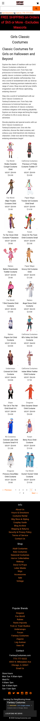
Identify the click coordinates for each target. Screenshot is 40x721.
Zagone (20, 639)
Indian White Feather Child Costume (30, 372)
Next (34, 493)
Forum (20, 632)
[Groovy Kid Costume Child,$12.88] (29, 255)
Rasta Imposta (20, 622)
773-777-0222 (20, 658)
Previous (8, 490)
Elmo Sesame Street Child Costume (30, 407)
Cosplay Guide (20, 522)
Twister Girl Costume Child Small (29, 202)
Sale (20, 577)
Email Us (20, 668)
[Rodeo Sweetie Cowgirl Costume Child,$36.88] (10, 150)
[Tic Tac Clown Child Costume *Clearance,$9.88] (10, 221)
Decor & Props (20, 564)
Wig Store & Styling (20, 519)
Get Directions (7, 13)
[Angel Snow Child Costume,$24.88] (29, 289)
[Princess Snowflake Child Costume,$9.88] (10, 460)
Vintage (20, 581)
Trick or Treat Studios (20, 626)
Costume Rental (20, 516)
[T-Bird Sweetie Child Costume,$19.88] (10, 289)
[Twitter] (14, 693)
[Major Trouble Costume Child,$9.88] (10, 187)
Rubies (20, 619)
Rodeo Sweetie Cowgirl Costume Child (10, 166)
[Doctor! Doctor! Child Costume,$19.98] (29, 460)
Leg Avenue (20, 642)
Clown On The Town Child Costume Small (30, 236)
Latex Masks (20, 568)
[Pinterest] (30, 693)
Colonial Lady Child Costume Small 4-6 (10, 441)
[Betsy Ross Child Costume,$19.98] (29, 426)
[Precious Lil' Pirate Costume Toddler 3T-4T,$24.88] (29, 150)
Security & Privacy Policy (20, 532)
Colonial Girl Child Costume (10, 372)
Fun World (20, 616)
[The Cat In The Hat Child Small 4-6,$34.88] (10, 392)
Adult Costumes (20, 548)
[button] (20, 705)
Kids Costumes (20, 552)
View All (20, 645)
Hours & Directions (20, 512)
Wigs (20, 571)
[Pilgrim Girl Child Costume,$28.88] (10, 323)
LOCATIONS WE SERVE (13, 714)
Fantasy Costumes (20, 635)
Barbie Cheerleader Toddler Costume (10, 270)
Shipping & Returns (20, 529)
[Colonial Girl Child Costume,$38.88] (10, 358)
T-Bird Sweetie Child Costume (10, 304)
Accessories (20, 574)
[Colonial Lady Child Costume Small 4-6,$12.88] (10, 426)
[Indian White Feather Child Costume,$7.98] (29, 358)
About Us (20, 509)
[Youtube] (18, 693)
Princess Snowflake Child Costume (10, 475)
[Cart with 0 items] (37, 3)
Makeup (20, 561)
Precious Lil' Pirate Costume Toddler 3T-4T (29, 166)
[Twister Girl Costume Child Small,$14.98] (29, 187)
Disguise (20, 613)
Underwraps (20, 629)
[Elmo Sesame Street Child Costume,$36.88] (29, 392)
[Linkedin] (26, 693)
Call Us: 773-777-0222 (25, 13)
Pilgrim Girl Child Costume (10, 338)
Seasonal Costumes (20, 555)
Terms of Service (20, 535)
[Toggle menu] (3, 3)
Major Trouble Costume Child (10, 202)
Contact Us (20, 538)
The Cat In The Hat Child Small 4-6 (10, 407)
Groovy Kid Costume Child (30, 270)
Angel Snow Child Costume (29, 304)
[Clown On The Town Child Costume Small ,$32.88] (29, 221)
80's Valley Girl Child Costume (29, 338)
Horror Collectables (20, 558)
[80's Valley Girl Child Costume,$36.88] (29, 323)
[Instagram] (22, 693)
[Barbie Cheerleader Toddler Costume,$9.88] (10, 255)
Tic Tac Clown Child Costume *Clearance (10, 236)
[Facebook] (9, 693)
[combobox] (16, 8)
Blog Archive (20, 525)
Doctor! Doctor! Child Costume (29, 475)
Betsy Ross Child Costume (29, 441)
